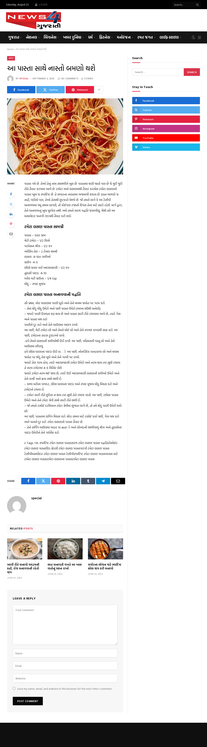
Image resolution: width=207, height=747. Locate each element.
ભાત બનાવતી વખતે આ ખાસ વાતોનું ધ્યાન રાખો (65, 566)
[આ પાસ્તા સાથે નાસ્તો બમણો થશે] (65, 136)
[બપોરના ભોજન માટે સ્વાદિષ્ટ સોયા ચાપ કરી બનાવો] (105, 548)
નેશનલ (31, 37)
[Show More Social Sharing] (99, 89)
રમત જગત (145, 37)
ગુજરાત (13, 37)
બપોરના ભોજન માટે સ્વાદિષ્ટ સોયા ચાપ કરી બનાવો (104, 566)
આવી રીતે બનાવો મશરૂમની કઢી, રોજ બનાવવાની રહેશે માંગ (23, 568)
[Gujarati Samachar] (33, 20)
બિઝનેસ (50, 37)
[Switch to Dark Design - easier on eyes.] (193, 37)
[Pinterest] (11, 224)
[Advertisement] (127, 20)
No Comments (69, 78)
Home (10, 49)
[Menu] (199, 37)
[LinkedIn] (11, 214)
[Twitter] (11, 204)
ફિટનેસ (104, 37)
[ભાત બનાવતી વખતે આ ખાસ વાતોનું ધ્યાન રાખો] (65, 548)
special (24, 78)
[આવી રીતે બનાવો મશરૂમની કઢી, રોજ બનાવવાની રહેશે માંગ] (24, 548)
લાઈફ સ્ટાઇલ (169, 37)
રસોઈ (11, 58)
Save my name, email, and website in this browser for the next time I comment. (64, 688)
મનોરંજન (124, 37)
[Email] (11, 234)
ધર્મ (90, 37)
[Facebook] (11, 194)
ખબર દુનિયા (72, 37)
